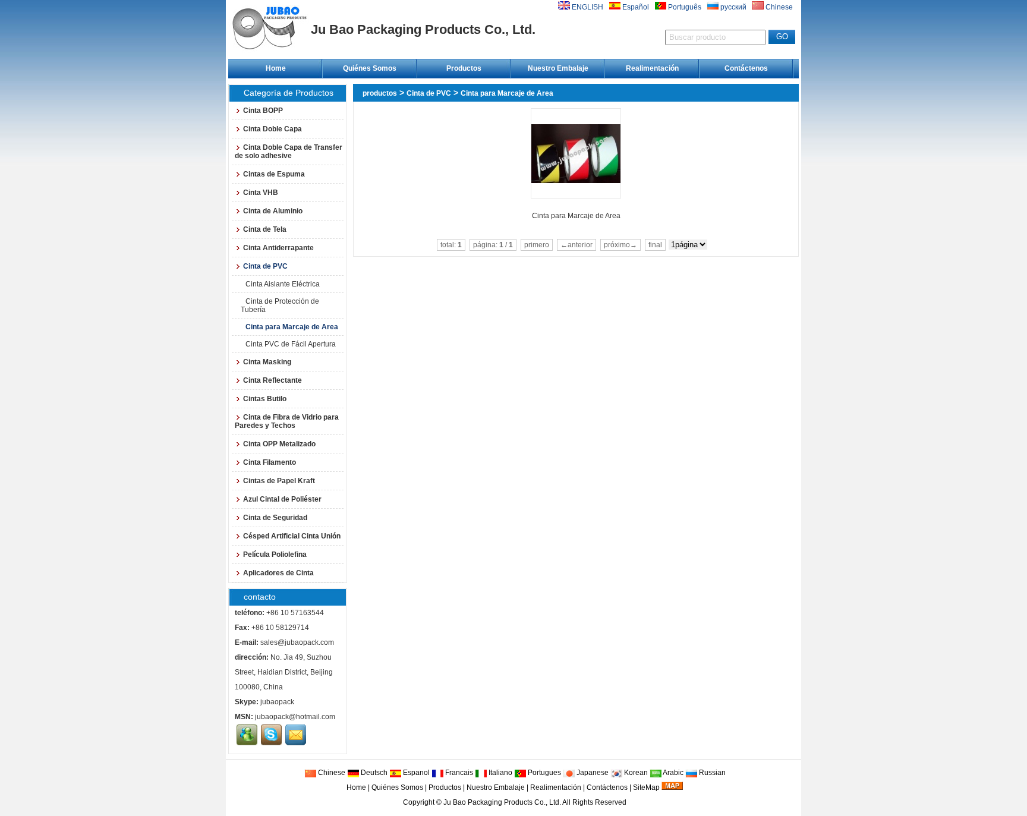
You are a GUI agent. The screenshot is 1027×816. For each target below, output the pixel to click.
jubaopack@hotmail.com (295, 717)
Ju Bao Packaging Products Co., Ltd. (502, 802)
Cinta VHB (260, 192)
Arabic (672, 772)
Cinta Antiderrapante (278, 248)
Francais (458, 772)
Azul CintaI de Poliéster (282, 499)
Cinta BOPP (263, 110)
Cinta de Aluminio (273, 211)
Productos (463, 68)
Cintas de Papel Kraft (279, 481)
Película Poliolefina (275, 554)
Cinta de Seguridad (275, 517)
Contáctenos (746, 68)
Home (276, 68)
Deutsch (373, 772)
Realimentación (652, 68)
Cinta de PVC (429, 93)
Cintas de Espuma (274, 174)
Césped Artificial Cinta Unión (292, 536)
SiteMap (646, 787)
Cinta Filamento (269, 462)
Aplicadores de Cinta (278, 573)
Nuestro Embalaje (558, 68)
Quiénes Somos (369, 68)
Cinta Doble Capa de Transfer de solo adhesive (288, 151)
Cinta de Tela (264, 229)
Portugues (543, 772)
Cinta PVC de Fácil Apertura (290, 344)
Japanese (592, 772)
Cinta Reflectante (272, 380)
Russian (711, 772)
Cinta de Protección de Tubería (280, 305)
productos (380, 93)
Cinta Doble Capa (272, 129)
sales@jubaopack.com (297, 642)
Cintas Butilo (264, 399)
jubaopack (277, 702)
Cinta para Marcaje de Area (507, 93)
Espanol (415, 772)
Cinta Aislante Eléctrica (282, 284)
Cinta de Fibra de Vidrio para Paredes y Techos (287, 421)
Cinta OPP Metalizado (279, 444)
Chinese (330, 772)
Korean (635, 772)
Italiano (499, 772)
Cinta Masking (267, 362)
